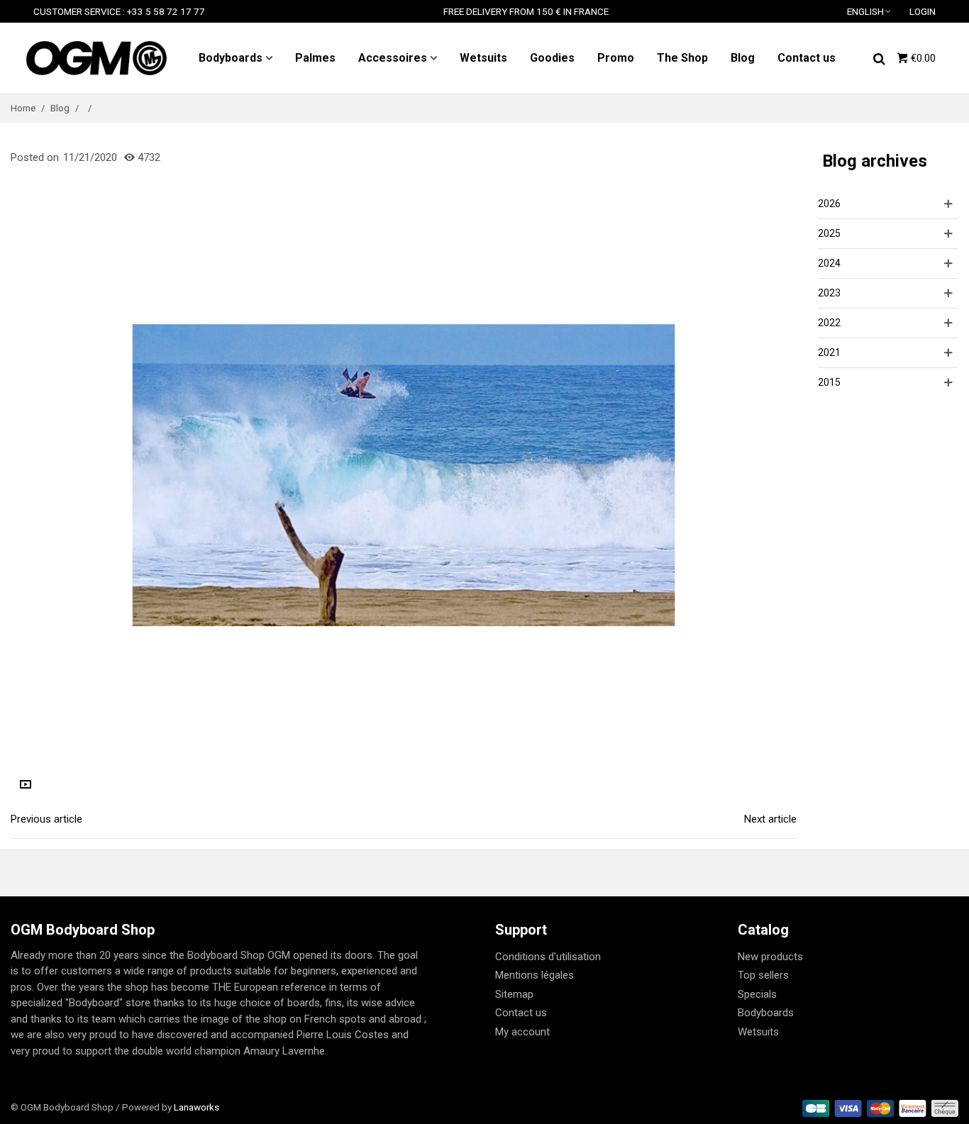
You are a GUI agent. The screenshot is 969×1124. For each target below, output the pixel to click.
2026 (829, 203)
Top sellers (763, 975)
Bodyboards (230, 58)
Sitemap (514, 994)
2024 (829, 263)
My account (522, 1031)
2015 (829, 382)
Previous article (46, 819)
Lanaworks (196, 1107)
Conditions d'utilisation (548, 956)
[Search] (879, 57)
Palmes (315, 58)
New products (770, 956)
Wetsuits (483, 58)
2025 (829, 233)
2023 (829, 293)
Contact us (806, 58)
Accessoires (392, 58)
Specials (757, 994)
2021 (829, 352)
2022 (829, 322)
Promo (615, 58)
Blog (743, 58)
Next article (770, 819)
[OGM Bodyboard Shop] (96, 58)
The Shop (682, 58)
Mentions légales (534, 975)
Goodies (552, 58)
